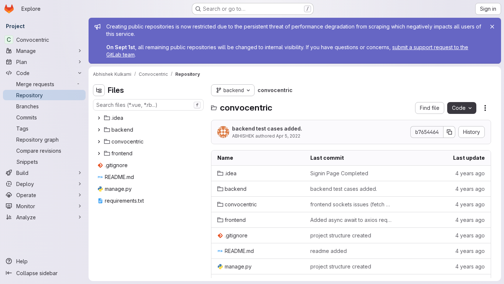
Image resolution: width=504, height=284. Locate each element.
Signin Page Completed (339, 173)
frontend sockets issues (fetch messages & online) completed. (350, 204)
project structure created (340, 235)
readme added (328, 251)
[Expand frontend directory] (98, 153)
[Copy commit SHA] (449, 132)
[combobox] (148, 105)
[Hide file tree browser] (99, 90)
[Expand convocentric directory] (98, 141)
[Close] (492, 26)
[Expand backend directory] (98, 129)
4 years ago (470, 173)
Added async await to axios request (350, 220)
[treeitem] (149, 118)
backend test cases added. (267, 128)
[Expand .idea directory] (98, 118)
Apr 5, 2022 (288, 136)
